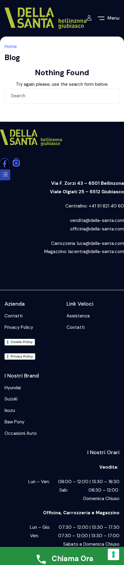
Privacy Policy (19, 327)
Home (11, 46)
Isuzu (10, 410)
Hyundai (13, 388)
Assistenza (78, 316)
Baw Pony (14, 422)
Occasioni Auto (21, 433)
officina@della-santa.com (97, 229)
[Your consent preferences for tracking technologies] (113, 554)
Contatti (14, 316)
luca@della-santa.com (100, 243)
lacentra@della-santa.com (96, 252)
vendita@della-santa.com (97, 220)
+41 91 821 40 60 (106, 206)
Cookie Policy (22, 342)
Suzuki (11, 399)
